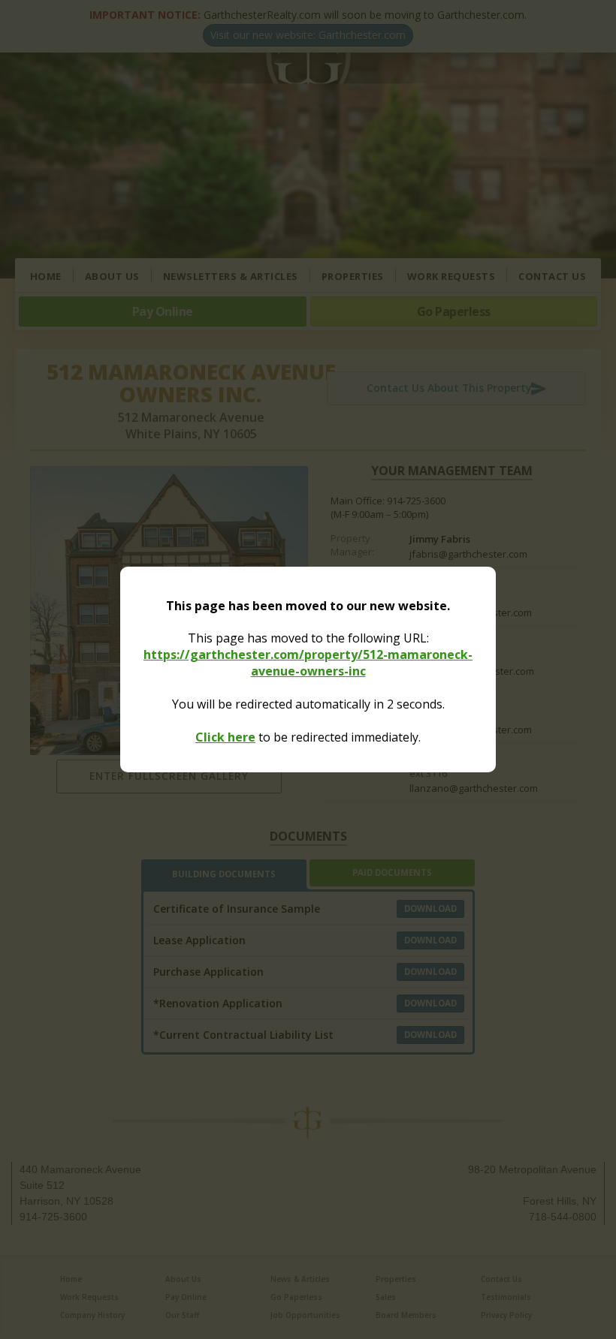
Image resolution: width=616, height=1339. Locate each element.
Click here (225, 737)
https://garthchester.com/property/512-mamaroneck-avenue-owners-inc (308, 662)
